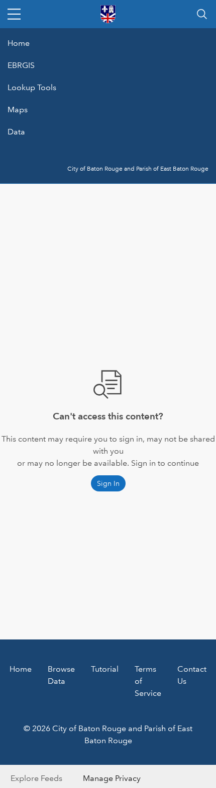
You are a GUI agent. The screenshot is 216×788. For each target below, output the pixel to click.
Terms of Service (148, 681)
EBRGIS (21, 65)
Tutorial (105, 669)
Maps (18, 109)
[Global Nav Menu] (14, 14)
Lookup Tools (32, 87)
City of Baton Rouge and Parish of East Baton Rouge (137, 169)
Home (19, 43)
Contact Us (191, 675)
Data (16, 131)
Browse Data (61, 675)
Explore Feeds (36, 778)
